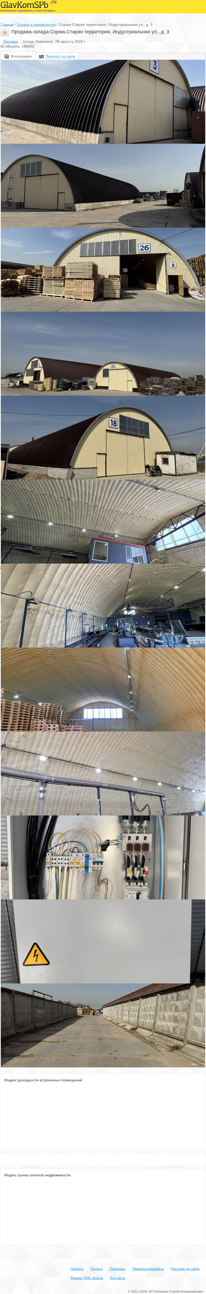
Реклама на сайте (185, 1269)
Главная (7, 25)
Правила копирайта (148, 1269)
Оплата (96, 1269)
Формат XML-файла (87, 1278)
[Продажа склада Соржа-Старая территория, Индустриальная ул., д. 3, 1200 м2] (103, 102)
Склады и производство (36, 25)
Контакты (117, 1278)
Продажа (10, 42)
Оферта (77, 1269)
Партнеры (117, 1269)
